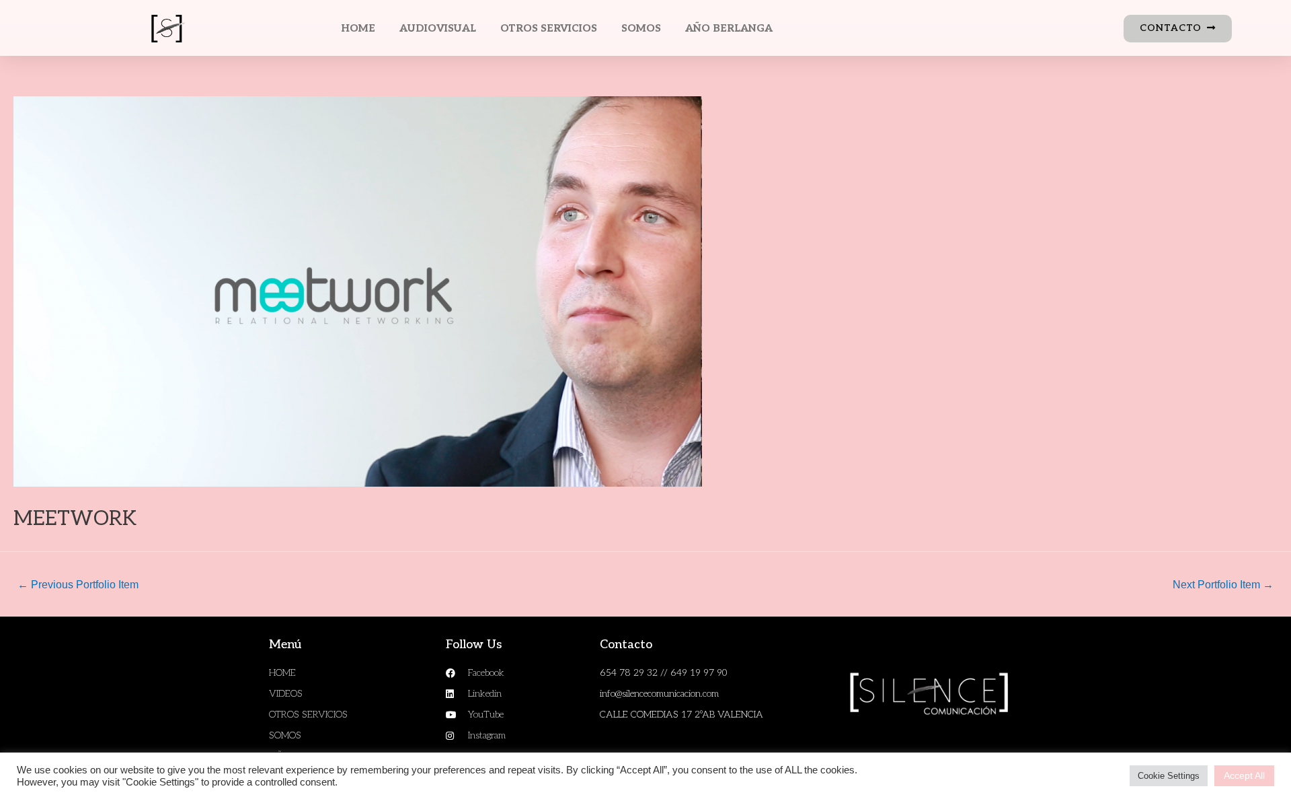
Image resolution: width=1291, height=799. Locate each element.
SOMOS (641, 28)
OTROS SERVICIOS (548, 28)
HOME (358, 28)
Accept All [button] (1244, 775)
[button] (1178, 28)
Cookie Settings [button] (1169, 776)
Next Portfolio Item (1223, 584)
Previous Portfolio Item (78, 584)
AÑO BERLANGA (729, 28)
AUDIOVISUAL (437, 28)
